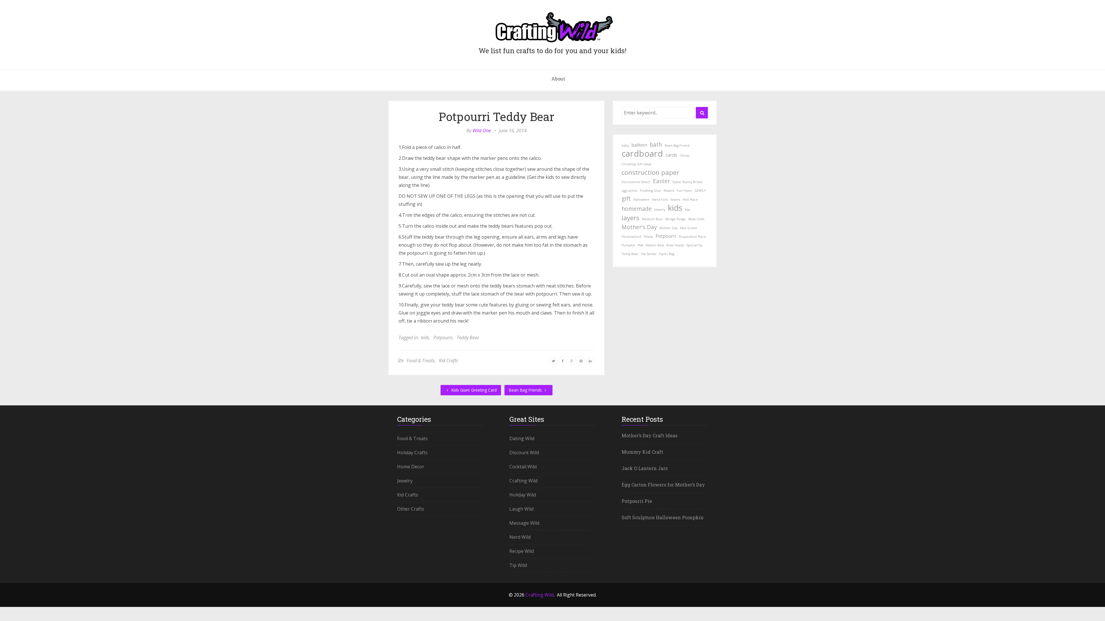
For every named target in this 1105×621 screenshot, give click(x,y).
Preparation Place (692, 237)
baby (625, 145)
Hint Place (690, 200)
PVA (640, 245)
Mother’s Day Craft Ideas (649, 435)
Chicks (684, 156)
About (558, 79)
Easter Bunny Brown (687, 182)
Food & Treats (421, 360)
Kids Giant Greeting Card (473, 390)
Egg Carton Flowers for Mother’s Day (663, 485)
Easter (661, 181)
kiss (687, 210)
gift (626, 198)
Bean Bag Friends (526, 390)
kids (425, 337)
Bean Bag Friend (677, 145)
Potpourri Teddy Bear (496, 116)
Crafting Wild (523, 481)
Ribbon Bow (655, 245)
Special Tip (694, 245)
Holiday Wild (522, 495)
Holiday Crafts (412, 452)
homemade (637, 208)
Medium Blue (652, 219)
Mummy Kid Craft (642, 452)
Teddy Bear (468, 337)
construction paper (650, 172)
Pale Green (688, 228)
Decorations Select (636, 182)
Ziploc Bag (666, 254)
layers (630, 218)
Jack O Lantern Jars (645, 468)
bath (656, 144)
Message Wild (524, 523)
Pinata (648, 237)
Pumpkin (628, 245)
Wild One (482, 130)
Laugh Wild (521, 509)
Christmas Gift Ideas (636, 164)
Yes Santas (648, 254)
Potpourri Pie (637, 501)
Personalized (631, 237)
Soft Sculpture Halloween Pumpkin (663, 517)
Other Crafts (410, 509)
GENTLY (700, 191)
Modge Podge (675, 219)
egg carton (629, 191)
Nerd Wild (520, 537)
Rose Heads (675, 245)
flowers (669, 191)
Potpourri (442, 337)
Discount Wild (524, 452)
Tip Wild (518, 565)
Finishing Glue (650, 191)
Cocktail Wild (523, 466)
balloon (639, 145)
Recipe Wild (521, 551)
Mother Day (668, 228)
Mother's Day (639, 227)
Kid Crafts (448, 360)
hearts (675, 200)
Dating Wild (521, 438)
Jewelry (659, 210)
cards (671, 155)
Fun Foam (684, 191)
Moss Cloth (696, 219)
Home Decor (410, 466)
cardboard (642, 154)
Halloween (641, 200)
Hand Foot (660, 200)
